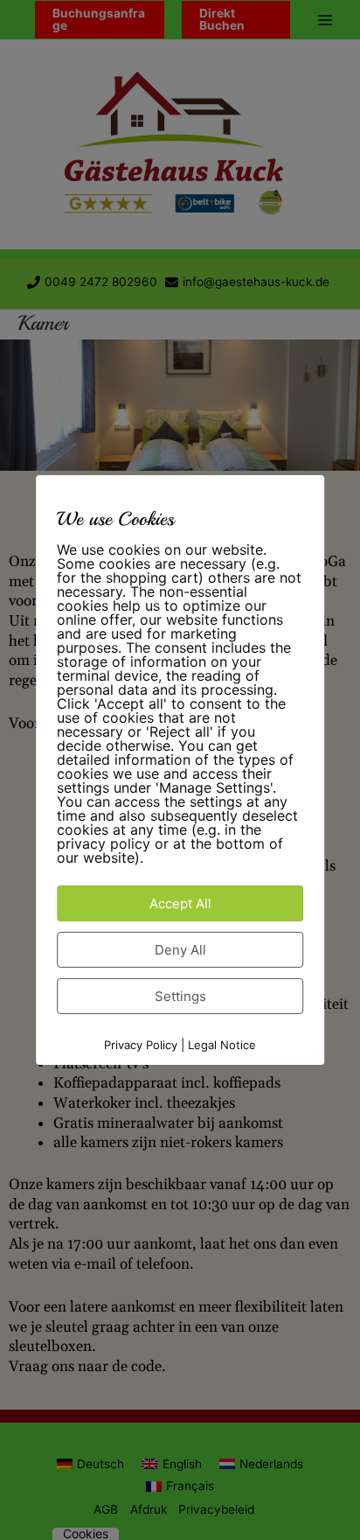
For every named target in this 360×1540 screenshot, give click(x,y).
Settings (180, 996)
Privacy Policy (140, 1045)
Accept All (180, 903)
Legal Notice (222, 1045)
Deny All (180, 950)
